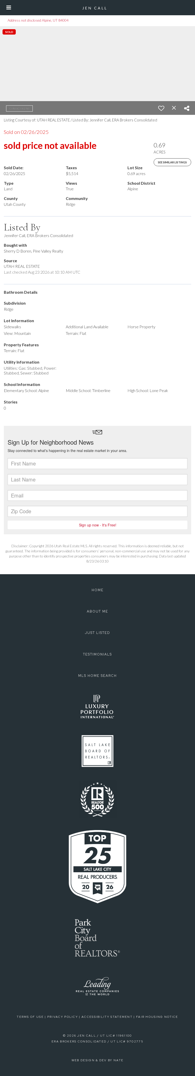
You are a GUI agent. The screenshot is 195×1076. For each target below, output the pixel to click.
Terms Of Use (30, 1017)
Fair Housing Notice (157, 1017)
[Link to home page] (97, 7)
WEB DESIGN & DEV (89, 1060)
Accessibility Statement (107, 1017)
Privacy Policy (62, 1017)
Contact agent (19, 108)
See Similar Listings (172, 162)
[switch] (161, 108)
